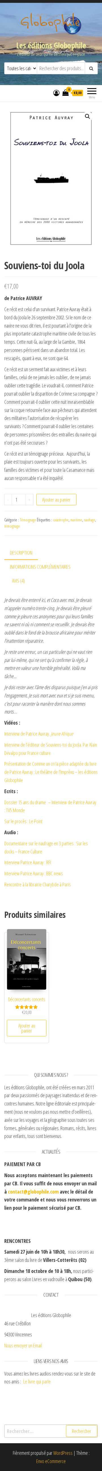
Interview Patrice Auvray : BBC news (33, 873)
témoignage (12, 526)
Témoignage (28, 520)
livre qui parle (39, 1381)
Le (25, 1381)
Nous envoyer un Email (23, 1345)
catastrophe (61, 520)
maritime (76, 520)
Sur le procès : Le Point (23, 821)
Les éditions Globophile (51, 45)
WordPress (63, 1452)
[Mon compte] (56, 92)
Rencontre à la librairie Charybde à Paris (37, 884)
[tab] (25, 553)
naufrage (89, 520)
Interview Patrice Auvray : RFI (27, 862)
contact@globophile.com (33, 1191)
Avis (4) (18, 580)
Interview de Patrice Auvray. (38, 733)
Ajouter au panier (56, 499)
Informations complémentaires (40, 566)
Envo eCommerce (51, 1461)
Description (21, 552)
